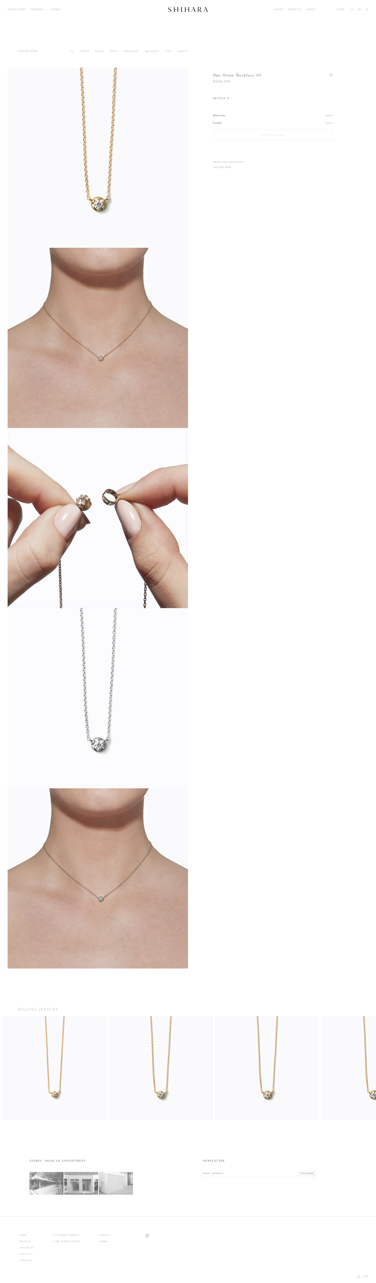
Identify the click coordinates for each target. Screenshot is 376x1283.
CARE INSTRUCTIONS (66, 1241)
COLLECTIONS (17, 9)
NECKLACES (131, 51)
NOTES (278, 9)
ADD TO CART (273, 134)
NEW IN (85, 51)
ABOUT (311, 9)
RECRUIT (25, 1241)
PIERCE (99, 51)
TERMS (103, 1241)
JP (358, 1276)
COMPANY (26, 1260)
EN (366, 1276)
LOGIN (341, 9)
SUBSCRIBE (307, 1173)
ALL (71, 51)
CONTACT (26, 1254)
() (351, 9)
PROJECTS (295, 9)
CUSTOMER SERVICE (66, 1235)
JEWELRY (37, 9)
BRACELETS (152, 51)
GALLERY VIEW (222, 167)
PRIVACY (104, 1235)
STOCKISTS (27, 1247)
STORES (56, 9)
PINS (168, 51)
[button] (331, 77)
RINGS (114, 51)
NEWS (23, 1235)
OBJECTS (183, 51)
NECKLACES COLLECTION (228, 162)
